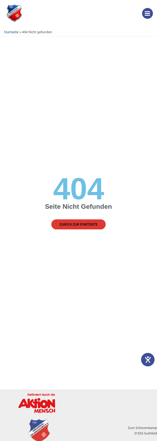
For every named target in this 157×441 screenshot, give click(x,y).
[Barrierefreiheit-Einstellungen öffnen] (148, 359)
